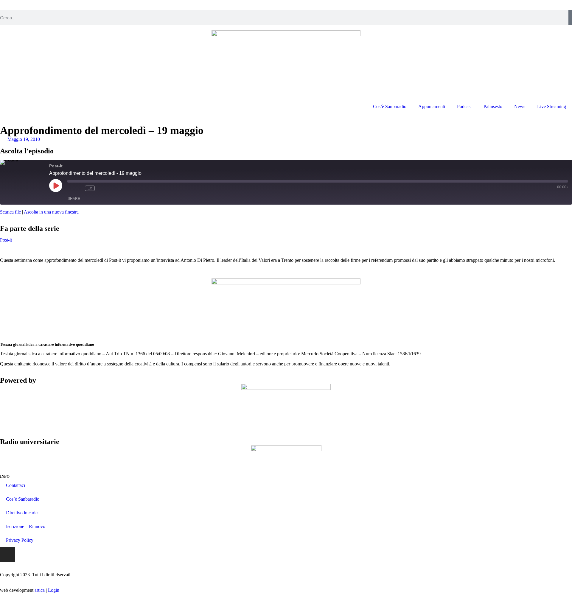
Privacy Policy (19, 540)
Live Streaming (551, 106)
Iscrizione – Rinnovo (25, 526)
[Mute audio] (70, 188)
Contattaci (15, 485)
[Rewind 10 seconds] (79, 188)
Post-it (6, 239)
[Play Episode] (55, 185)
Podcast (464, 106)
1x (90, 188)
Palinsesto (493, 106)
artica (40, 590)
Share (74, 199)
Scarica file (10, 211)
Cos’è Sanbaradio (389, 106)
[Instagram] (7, 554)
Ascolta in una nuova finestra (51, 211)
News (519, 106)
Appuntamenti (431, 106)
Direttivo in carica (23, 512)
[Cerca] (570, 17)
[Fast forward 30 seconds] (101, 188)
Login (53, 590)
